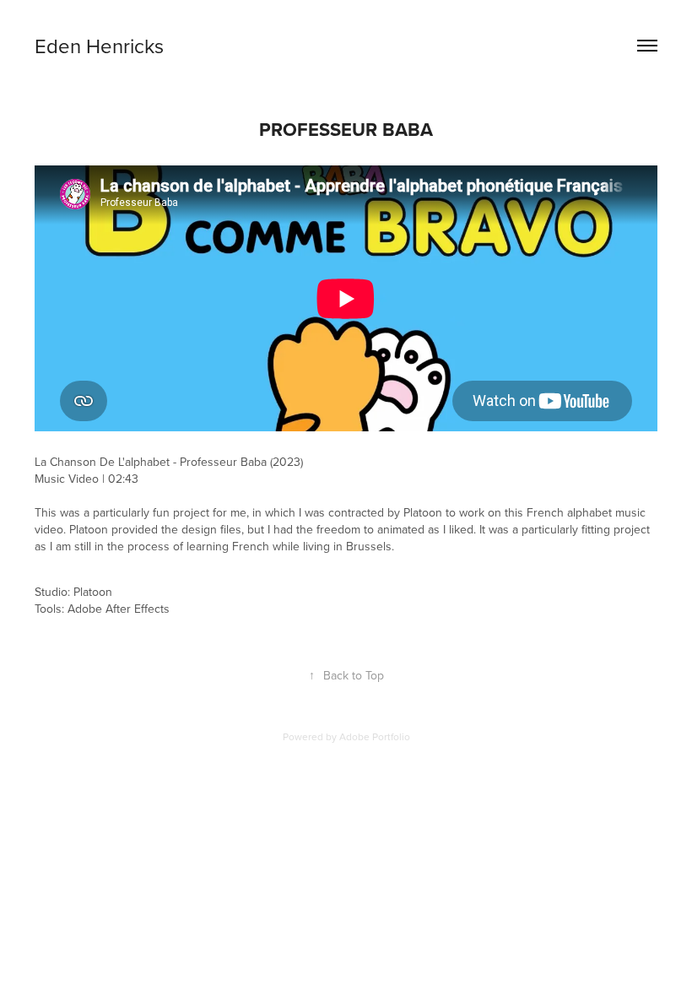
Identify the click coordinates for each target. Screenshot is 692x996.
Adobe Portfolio (374, 736)
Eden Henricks (99, 45)
